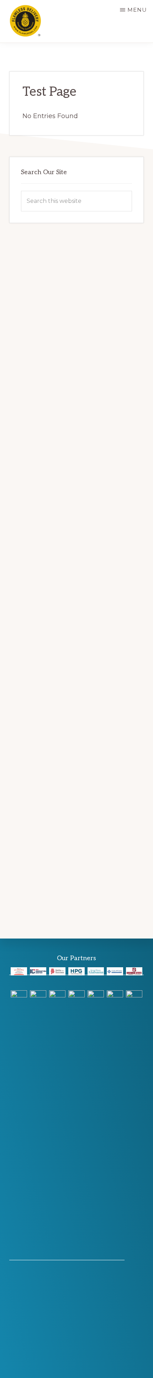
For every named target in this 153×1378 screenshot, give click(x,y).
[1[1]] (18, 1256)
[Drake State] (76, 1256)
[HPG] (76, 971)
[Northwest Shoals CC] (57, 1256)
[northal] (18, 971)
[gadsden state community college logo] (134, 971)
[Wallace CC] (115, 1256)
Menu (137, 9)
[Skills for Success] (57, 971)
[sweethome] (95, 971)
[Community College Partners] (38, 971)
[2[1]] (38, 1256)
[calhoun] (115, 971)
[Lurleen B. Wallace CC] (95, 1256)
